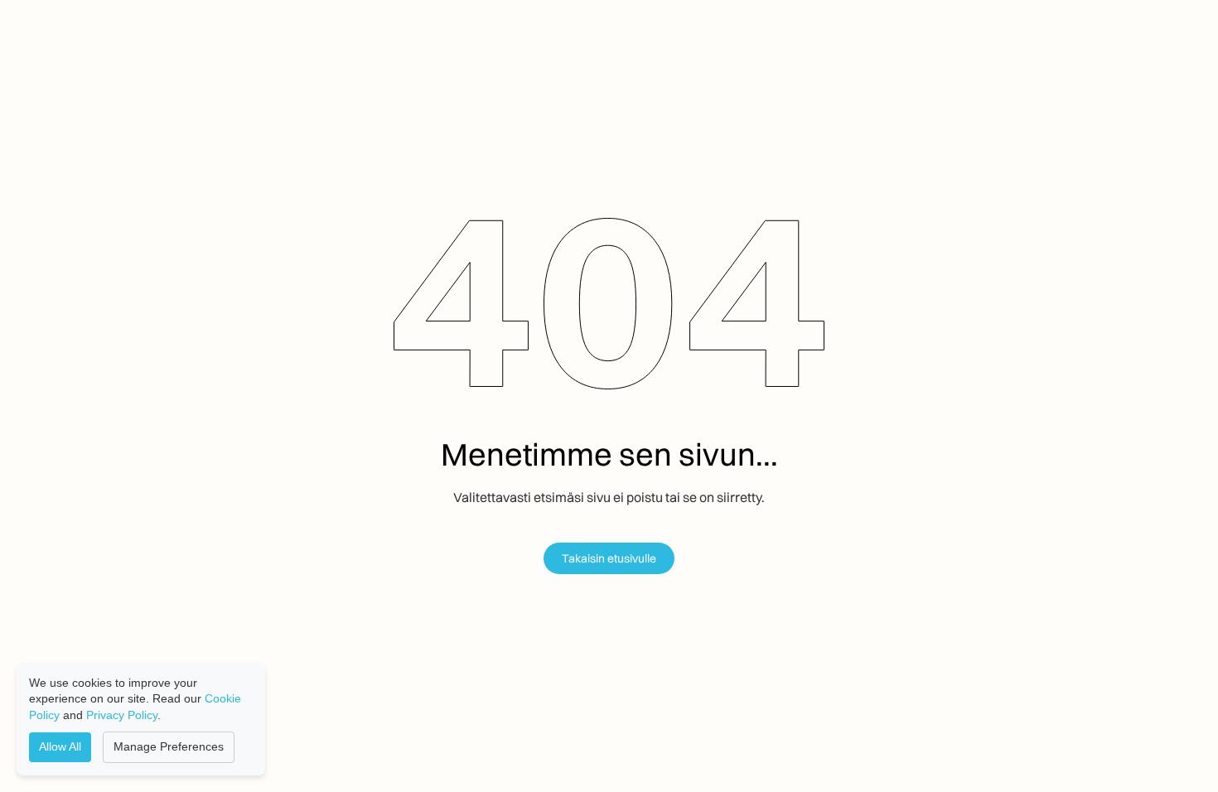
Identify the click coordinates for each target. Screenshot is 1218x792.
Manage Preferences (169, 746)
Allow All (60, 746)
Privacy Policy (121, 715)
